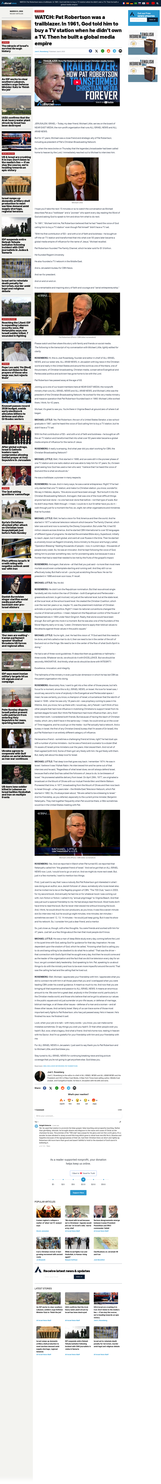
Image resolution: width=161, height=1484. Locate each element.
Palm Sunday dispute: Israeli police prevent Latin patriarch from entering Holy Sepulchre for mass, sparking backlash (15, 716)
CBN (45, 1066)
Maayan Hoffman (71, 1260)
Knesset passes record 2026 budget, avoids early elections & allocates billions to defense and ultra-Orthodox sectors (16, 412)
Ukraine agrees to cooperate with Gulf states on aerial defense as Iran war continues (16, 754)
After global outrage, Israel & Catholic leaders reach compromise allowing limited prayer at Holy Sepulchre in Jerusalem (16, 453)
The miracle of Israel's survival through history (15, 48)
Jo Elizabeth (40, 1260)
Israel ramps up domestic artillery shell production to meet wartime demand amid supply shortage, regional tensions (16, 205)
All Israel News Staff (72, 1231)
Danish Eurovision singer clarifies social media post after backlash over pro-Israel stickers (15, 602)
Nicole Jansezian (42, 1231)
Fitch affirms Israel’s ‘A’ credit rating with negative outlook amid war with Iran (16, 564)
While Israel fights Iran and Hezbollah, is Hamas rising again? (76, 1254)
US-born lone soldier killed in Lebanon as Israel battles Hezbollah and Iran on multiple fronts (16, 792)
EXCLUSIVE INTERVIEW (56, 1066)
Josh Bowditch (99, 1260)
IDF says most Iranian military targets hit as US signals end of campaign (15, 677)
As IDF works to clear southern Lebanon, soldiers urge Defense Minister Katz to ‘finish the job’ (15, 84)
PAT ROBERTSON (71, 1066)
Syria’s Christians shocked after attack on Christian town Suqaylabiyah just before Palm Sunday (14, 527)
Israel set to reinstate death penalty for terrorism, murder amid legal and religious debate (16, 286)
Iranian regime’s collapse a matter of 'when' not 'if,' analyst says (49, 1223)
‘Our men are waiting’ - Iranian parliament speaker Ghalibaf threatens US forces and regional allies (15, 640)
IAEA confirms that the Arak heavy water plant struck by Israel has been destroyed (16, 121)
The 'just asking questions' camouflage (16, 493)
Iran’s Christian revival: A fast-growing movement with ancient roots (49, 1254)
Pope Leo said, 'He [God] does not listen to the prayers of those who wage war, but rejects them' (16, 372)
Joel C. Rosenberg (41, 51)
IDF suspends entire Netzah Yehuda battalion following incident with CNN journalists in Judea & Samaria (15, 246)
